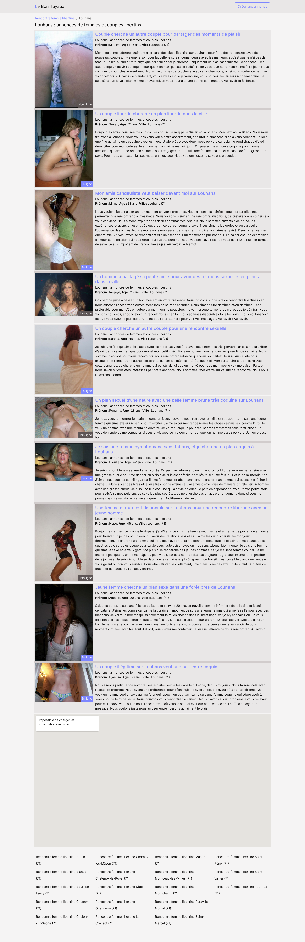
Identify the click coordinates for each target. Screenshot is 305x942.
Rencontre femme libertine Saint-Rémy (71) (239, 860)
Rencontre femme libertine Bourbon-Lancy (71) (63, 890)
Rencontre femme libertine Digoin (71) (120, 890)
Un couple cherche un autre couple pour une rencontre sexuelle (160, 328)
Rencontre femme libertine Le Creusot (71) (117, 920)
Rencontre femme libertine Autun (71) (60, 860)
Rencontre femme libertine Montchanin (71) (175, 890)
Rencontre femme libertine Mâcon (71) (180, 860)
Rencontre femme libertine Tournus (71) (240, 890)
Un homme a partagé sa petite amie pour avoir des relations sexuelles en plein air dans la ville (179, 279)
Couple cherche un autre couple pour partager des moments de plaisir (167, 34)
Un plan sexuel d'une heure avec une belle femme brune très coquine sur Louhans (179, 400)
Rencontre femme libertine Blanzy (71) (61, 875)
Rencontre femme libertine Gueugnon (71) (115, 905)
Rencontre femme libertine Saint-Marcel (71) (179, 920)
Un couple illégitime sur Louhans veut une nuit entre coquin (156, 666)
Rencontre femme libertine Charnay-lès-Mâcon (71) (122, 860)
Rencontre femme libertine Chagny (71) (62, 905)
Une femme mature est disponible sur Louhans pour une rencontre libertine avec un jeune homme (181, 510)
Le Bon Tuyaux (49, 6)
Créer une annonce (252, 6)
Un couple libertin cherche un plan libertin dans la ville (151, 113)
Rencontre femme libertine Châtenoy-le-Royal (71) (115, 875)
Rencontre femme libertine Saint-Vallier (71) (239, 875)
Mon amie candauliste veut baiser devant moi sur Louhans (155, 193)
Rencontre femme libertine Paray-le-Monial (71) (182, 905)
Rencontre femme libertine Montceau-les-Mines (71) (175, 875)
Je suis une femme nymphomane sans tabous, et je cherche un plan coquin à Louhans (174, 449)
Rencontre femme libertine (55, 18)
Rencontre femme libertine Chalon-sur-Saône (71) (62, 920)
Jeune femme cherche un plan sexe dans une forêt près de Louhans (165, 587)
